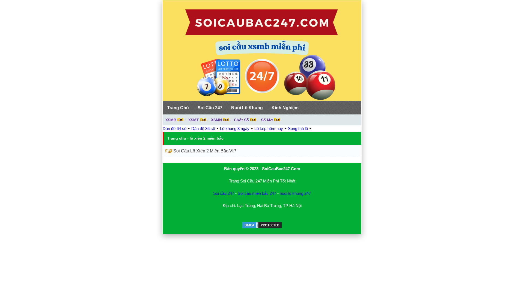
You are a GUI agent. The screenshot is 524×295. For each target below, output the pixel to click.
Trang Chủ (178, 107)
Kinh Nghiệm (285, 107)
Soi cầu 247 (223, 193)
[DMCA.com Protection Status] (262, 227)
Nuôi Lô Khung (247, 107)
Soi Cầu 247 (210, 107)
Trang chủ (176, 138)
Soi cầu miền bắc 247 (257, 193)
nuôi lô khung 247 (295, 193)
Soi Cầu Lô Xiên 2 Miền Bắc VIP (204, 151)
